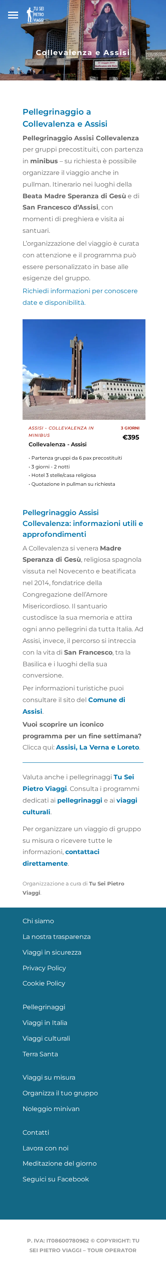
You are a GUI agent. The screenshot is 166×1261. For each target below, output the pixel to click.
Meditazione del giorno (60, 1163)
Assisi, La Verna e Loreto (97, 747)
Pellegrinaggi (44, 1007)
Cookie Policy (44, 983)
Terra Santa (40, 1054)
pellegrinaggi (79, 800)
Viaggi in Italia (45, 1023)
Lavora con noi (45, 1148)
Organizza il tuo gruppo (60, 1093)
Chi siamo (38, 921)
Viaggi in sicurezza (52, 952)
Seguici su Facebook (56, 1179)
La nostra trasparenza (57, 937)
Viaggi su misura (49, 1077)
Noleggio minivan (51, 1109)
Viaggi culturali (46, 1038)
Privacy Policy (44, 968)
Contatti (36, 1132)
